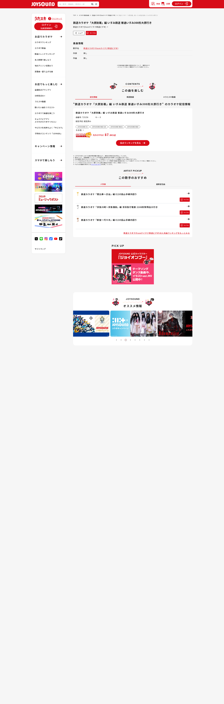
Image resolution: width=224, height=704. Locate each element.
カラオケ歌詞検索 (84, 15)
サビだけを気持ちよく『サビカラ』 (49, 127)
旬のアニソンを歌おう (44, 65)
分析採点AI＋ (40, 95)
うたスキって (56, 18)
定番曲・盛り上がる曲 (44, 71)
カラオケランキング (43, 42)
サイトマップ (40, 249)
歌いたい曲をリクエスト (45, 107)
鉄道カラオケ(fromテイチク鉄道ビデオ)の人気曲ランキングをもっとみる (157, 233)
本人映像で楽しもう (43, 59)
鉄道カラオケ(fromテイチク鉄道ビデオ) (104, 15)
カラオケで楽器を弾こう (45, 113)
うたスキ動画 (40, 101)
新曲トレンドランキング (45, 54)
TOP (74, 15)
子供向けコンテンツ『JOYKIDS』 (48, 133)
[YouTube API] (96, 164)
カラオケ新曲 (40, 48)
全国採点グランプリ (43, 90)
